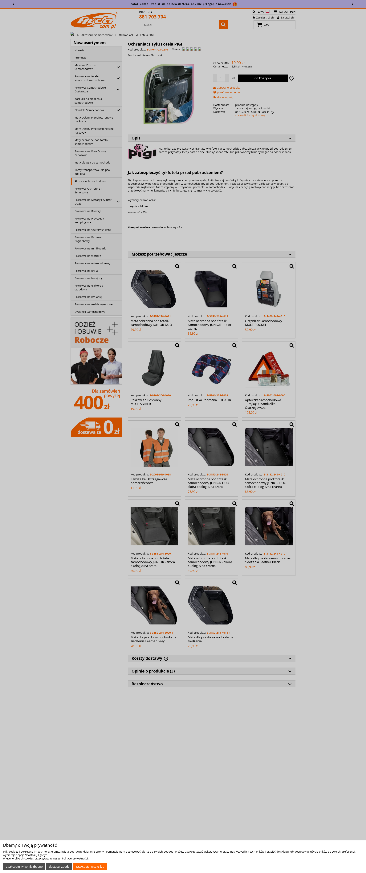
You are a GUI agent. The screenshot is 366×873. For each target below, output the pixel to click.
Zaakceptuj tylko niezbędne (24, 866)
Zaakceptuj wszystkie (90, 866)
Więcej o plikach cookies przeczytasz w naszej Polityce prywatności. (46, 858)
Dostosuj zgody (59, 866)
